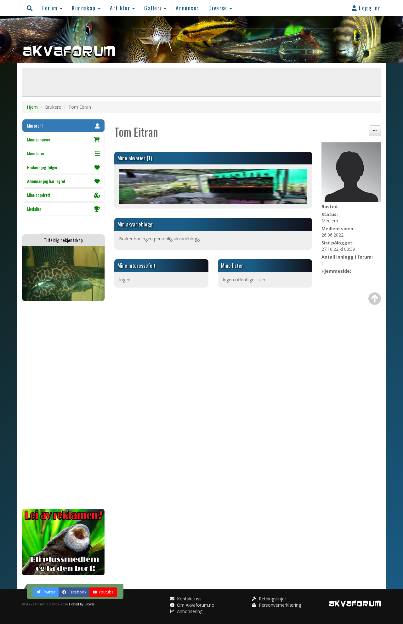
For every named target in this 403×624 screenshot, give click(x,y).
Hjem (32, 107)
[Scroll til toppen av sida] (374, 298)
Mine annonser (38, 139)
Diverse (218, 7)
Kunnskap (84, 7)
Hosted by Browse (81, 604)
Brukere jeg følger (42, 167)
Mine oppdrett (39, 195)
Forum (50, 7)
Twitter (48, 592)
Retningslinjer (272, 599)
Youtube (106, 592)
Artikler (121, 7)
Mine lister (35, 153)
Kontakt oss (189, 599)
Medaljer (34, 208)
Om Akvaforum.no (195, 605)
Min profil (35, 125)
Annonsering (189, 611)
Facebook (77, 592)
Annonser (187, 7)
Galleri (153, 7)
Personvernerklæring (279, 605)
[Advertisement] (63, 405)
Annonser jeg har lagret (46, 181)
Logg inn (369, 7)
